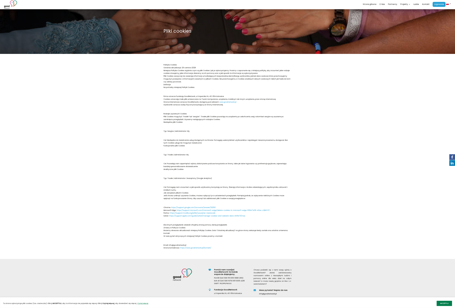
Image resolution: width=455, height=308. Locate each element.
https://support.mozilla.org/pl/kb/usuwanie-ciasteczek (192, 213)
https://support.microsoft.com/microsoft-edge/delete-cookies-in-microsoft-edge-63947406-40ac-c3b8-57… (224, 210)
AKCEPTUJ (444, 303)
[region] (227, 302)
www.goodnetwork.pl (227, 102)
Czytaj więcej (142, 303)
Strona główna (369, 4)
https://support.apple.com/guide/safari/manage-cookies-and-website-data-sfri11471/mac (207, 216)
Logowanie (439, 4)
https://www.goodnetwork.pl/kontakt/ (195, 248)
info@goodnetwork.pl (268, 294)
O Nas (382, 4)
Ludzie (416, 4)
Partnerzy (392, 4)
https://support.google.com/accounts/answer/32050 (193, 207)
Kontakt (426, 4)
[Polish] (448, 6)
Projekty (404, 4)
